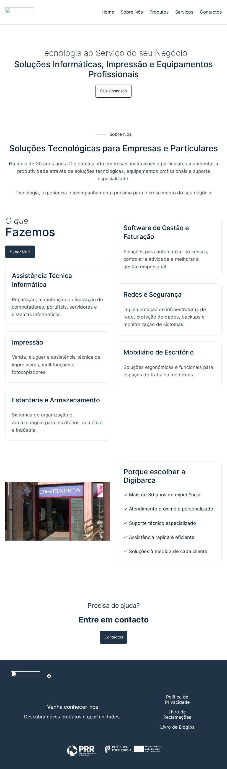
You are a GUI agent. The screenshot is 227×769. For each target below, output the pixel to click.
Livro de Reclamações (177, 714)
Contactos (113, 637)
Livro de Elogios (177, 727)
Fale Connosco (113, 90)
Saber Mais (20, 251)
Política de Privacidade (177, 699)
